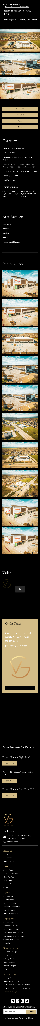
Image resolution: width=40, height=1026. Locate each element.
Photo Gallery (19, 115)
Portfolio (6, 943)
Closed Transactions (11, 940)
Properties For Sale (10, 926)
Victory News (8, 959)
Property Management (12, 907)
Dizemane (31, 1018)
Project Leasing (9, 910)
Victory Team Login (10, 992)
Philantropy (7, 880)
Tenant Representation (12, 913)
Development (8, 900)
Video (20, 121)
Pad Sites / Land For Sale (13, 933)
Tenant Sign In (8, 861)
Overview (20, 109)
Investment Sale (9, 903)
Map (20, 127)
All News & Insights (10, 952)
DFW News (7, 969)
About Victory (8, 870)
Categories (7, 955)
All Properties (15, 4)
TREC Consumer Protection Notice (16, 985)
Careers (6, 887)
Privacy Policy (8, 978)
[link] (9, 819)
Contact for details (20, 688)
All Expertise (8, 896)
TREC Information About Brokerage (16, 988)
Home (5, 4)
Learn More (9, 763)
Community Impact (10, 884)
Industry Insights (10, 966)
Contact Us (7, 858)
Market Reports (9, 962)
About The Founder (11, 874)
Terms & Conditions (11, 981)
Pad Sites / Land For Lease (13, 936)
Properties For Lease (11, 929)
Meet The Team (9, 877)
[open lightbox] (20, 283)
